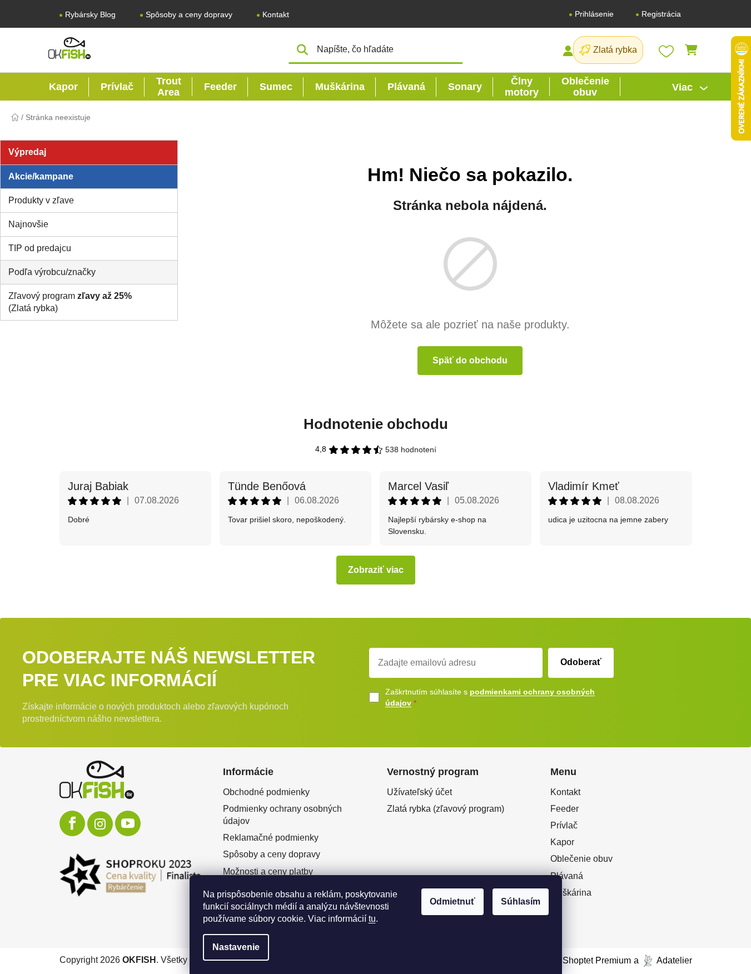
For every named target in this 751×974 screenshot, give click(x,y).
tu (372, 918)
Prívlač (564, 825)
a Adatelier (663, 960)
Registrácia (661, 13)
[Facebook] (72, 823)
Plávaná (566, 876)
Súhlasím (520, 901)
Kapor (562, 842)
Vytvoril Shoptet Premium (581, 960)
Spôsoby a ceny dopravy (189, 14)
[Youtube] (128, 823)
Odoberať (580, 662)
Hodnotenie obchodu (376, 424)
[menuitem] (63, 87)
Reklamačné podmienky (271, 837)
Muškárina (570, 892)
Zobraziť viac (376, 570)
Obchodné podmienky (266, 792)
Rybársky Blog (90, 14)
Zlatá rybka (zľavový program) (445, 808)
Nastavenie (236, 947)
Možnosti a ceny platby (268, 871)
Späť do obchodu (470, 360)
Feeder (564, 808)
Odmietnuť (452, 901)
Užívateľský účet (419, 792)
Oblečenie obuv (581, 858)
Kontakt (275, 14)
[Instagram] (100, 824)
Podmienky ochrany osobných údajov (282, 815)
